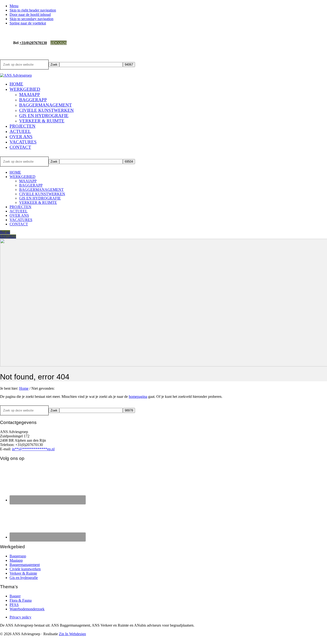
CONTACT (19, 224)
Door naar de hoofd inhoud (30, 14)
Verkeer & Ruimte (23, 573)
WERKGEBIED (22, 177)
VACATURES (21, 220)
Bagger (15, 596)
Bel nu (5, 232)
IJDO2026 (59, 43)
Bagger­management (25, 565)
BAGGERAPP (31, 185)
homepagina (138, 396)
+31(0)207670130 (33, 43)
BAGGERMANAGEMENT (41, 190)
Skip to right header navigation (33, 10)
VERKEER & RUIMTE (38, 202)
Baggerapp (18, 556)
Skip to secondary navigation (31, 19)
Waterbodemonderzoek (27, 609)
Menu (14, 6)
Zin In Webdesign (72, 634)
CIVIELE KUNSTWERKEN (42, 194)
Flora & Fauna (21, 600)
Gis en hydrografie (24, 578)
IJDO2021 (8, 236)
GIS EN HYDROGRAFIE (40, 198)
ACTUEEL (19, 211)
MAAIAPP (28, 181)
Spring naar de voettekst (28, 23)
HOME (15, 172)
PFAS (14, 605)
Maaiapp (16, 560)
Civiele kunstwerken (25, 569)
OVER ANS (19, 215)
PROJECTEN (20, 207)
